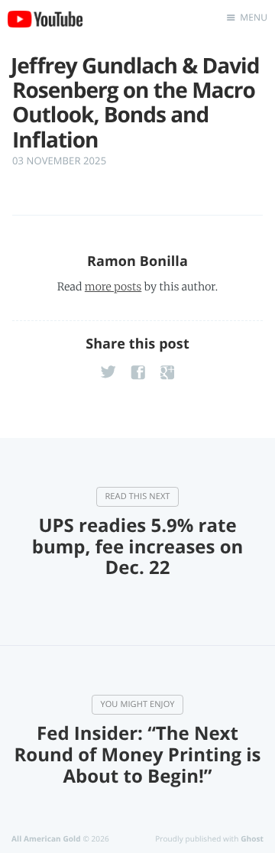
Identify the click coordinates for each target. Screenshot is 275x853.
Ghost (252, 838)
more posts (113, 287)
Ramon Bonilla (137, 261)
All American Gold (46, 838)
